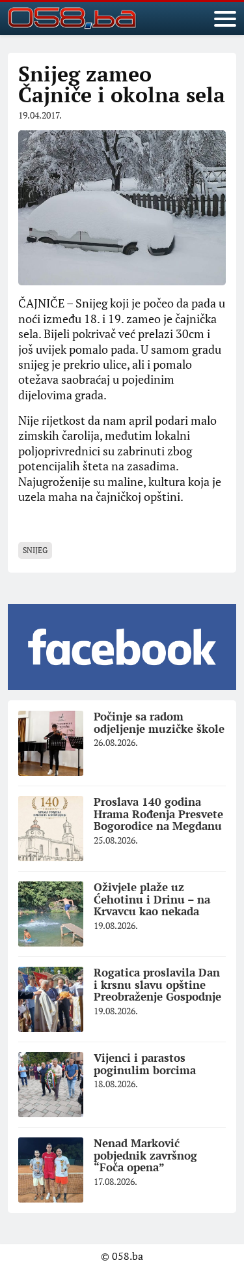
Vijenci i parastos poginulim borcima (145, 1063)
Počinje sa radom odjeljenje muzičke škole (159, 722)
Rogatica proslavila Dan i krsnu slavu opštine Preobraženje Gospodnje (157, 984)
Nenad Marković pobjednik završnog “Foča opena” (145, 1155)
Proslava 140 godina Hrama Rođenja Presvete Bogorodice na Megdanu (158, 813)
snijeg (35, 550)
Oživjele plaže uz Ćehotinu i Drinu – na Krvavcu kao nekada (152, 899)
